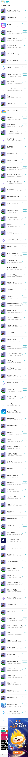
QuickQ (8, 731)
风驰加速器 (3, 737)
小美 (7, 744)
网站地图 (3, 731)
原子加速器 (3, 740)
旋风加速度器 (4, 738)
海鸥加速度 (3, 748)
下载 (25, 10)
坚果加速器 (3, 733)
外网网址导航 (4, 742)
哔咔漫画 (3, 744)
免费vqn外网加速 (4, 735)
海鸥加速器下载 (4, 746)
